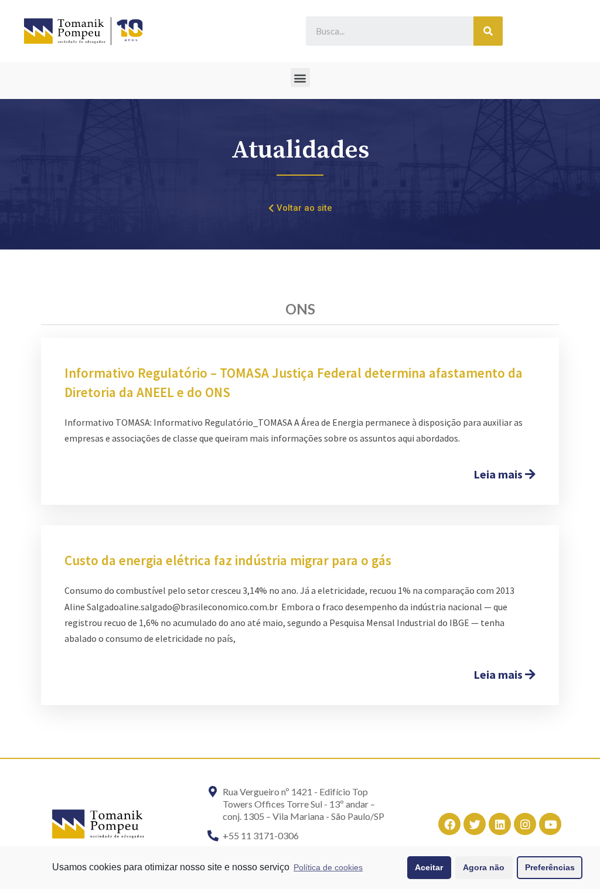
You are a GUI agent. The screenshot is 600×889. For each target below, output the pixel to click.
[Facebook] (449, 824)
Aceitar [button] (429, 867)
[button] (300, 77)
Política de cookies (328, 867)
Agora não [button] (483, 867)
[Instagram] (525, 824)
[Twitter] (474, 824)
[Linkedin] (500, 824)
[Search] (488, 31)
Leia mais (499, 474)
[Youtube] (550, 824)
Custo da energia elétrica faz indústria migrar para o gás (227, 560)
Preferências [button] (550, 867)
